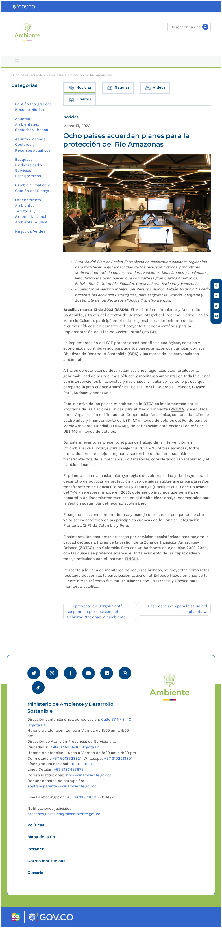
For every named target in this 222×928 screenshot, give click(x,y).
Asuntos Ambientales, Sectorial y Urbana (31, 124)
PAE (153, 332)
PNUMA (177, 409)
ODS (133, 354)
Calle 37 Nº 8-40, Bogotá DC (74, 747)
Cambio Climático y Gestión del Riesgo (32, 188)
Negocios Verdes (30, 231)
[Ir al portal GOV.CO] (24, 6)
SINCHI (131, 559)
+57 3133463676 (69, 769)
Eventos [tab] (83, 99)
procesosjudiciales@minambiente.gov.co (63, 814)
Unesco (181, 581)
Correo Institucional (47, 860)
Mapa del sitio (41, 836)
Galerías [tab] (122, 87)
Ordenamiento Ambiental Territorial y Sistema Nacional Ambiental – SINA (31, 211)
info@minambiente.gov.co (88, 775)
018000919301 (83, 764)
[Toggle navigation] (16, 61)
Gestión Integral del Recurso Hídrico (33, 107)
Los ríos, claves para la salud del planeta (177, 609)
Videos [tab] (159, 87)
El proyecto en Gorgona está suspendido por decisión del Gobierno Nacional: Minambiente (96, 611)
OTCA (148, 404)
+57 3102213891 (118, 758)
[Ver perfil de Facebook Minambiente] (70, 673)
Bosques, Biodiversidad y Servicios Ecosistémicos (28, 167)
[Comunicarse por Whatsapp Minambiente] (125, 673)
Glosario (35, 872)
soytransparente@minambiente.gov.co (62, 786)
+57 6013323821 (67, 758)
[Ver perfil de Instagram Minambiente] (52, 673)
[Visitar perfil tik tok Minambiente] (38, 685)
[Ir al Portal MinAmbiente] (27, 31)
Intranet (35, 849)
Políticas (35, 825)
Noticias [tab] (84, 87)
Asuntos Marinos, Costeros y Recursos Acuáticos (33, 144)
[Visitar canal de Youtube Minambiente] (88, 673)
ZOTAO (86, 548)
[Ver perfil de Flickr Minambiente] (106, 673)
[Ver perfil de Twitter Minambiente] (33, 673)
